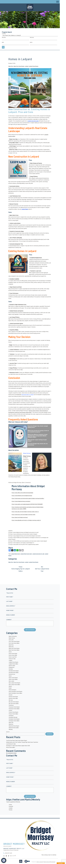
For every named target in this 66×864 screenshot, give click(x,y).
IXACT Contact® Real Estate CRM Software (45, 861)
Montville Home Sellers (14, 672)
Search (7, 731)
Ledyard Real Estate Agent (26, 553)
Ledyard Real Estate (15, 553)
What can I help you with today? (18, 422)
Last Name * (9, 601)
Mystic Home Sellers (13, 679)
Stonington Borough (13, 717)
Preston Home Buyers (13, 712)
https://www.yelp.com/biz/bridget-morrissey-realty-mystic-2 (25, 511)
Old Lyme (11, 700)
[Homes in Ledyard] (29, 107)
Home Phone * (10, 610)
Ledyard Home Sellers (13, 664)
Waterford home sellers (14, 727)
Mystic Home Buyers (13, 677)
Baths (31, 42)
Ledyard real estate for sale (38, 553)
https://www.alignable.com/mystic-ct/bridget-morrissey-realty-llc (26, 520)
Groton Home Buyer (13, 653)
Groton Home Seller (13, 655)
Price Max (32, 37)
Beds (3, 42)
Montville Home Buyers (14, 670)
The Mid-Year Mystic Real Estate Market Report (16, 740)
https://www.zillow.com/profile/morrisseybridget (22, 492)
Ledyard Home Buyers (33, 66)
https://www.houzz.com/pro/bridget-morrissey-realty (23, 514)
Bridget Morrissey (27, 453)
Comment (9, 619)
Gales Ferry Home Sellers (14, 650)
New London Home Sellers (14, 684)
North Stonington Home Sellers (15, 693)
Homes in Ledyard (20, 59)
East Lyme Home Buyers (14, 641)
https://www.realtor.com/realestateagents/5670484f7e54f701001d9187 (27, 504)
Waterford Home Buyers (14, 726)
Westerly (11, 729)
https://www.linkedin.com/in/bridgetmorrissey (22, 495)
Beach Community (13, 636)
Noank (10, 688)
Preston (10, 710)
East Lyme (11, 639)
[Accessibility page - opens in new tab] (27, 862)
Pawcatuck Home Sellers (14, 708)
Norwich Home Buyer (13, 696)
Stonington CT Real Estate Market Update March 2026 (18, 745)
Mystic (10, 676)
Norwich (10, 695)
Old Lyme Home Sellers (14, 703)
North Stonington (12, 689)
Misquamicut (11, 667)
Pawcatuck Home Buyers (14, 707)
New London (11, 681)
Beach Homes (12, 638)
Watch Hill (11, 722)
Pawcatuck (11, 705)
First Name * (9, 596)
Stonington (11, 715)
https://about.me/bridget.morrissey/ (20, 517)
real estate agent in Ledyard (27, 394)
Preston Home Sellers (13, 713)
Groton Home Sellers (10, 747)
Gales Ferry (10, 66)
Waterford (11, 724)
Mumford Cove (12, 674)
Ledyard (26, 66)
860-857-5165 (8, 853)
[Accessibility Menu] (3, 860)
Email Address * (10, 605)
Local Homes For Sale (11, 744)
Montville (11, 669)
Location (4, 33)
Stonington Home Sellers (14, 720)
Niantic (10, 686)
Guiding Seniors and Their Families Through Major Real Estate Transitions (22, 742)
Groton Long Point (13, 657)
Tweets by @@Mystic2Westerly (13, 802)
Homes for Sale (12, 658)
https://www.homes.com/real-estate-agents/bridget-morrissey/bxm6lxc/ (28, 498)
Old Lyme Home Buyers (14, 701)
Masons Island (12, 665)
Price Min (4, 37)
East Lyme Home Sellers (14, 643)
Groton (10, 651)
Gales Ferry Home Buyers (19, 66)
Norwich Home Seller (13, 698)
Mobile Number (10, 615)
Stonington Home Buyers (14, 719)
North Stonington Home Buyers (15, 691)
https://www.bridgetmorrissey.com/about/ (21, 501)
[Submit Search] (3, 47)
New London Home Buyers (14, 682)
